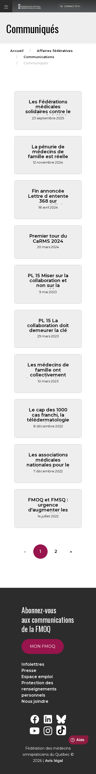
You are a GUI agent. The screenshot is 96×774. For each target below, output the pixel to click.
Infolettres (33, 664)
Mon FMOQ (42, 646)
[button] (6, 6)
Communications (39, 57)
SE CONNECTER (70, 6)
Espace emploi (37, 676)
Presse (29, 670)
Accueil (17, 51)
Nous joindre (35, 701)
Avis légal (54, 760)
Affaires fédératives (55, 51)
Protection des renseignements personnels (39, 689)
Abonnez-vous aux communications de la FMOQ (48, 619)
